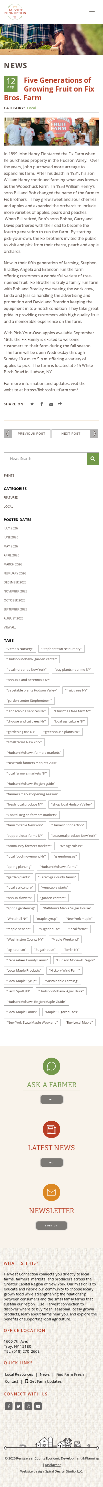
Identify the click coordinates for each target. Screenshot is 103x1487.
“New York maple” (79, 918)
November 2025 (15, 591)
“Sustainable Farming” (61, 981)
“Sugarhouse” (45, 949)
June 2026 (11, 537)
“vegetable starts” (54, 887)
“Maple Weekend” (65, 939)
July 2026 (11, 528)
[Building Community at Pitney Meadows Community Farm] (75, 433)
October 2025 (15, 600)
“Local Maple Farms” (21, 1012)
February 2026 (15, 573)
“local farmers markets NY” (26, 773)
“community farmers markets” (29, 846)
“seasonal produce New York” (73, 835)
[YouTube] (38, 1406)
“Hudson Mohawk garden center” (31, 659)
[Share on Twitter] (33, 404)
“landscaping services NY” (26, 711)
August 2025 (14, 618)
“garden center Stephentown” (29, 700)
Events (9, 475)
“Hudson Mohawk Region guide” (30, 783)
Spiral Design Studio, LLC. (64, 1471)
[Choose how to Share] (60, 404)
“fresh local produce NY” (24, 804)
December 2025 (15, 582)
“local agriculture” (19, 887)
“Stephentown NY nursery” (61, 648)
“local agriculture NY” (69, 721)
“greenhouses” (65, 856)
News (45, 1374)
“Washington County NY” (25, 939)
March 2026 (13, 564)
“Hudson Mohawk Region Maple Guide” (36, 1001)
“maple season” (18, 929)
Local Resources (19, 1374)
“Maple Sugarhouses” (61, 1012)
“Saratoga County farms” (57, 877)
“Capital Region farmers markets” (31, 815)
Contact (11, 1381)
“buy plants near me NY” (72, 669)
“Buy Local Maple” (79, 1022)
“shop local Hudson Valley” (71, 804)
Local (31, 107)
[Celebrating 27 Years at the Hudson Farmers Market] (27, 433)
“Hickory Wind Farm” (64, 970)
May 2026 (11, 546)
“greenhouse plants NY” (62, 731)
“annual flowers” (19, 898)
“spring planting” (19, 866)
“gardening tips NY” (21, 731)
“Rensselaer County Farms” (27, 960)
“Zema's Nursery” (19, 648)
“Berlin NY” (72, 949)
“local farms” (78, 929)
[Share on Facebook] (42, 404)
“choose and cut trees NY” (26, 721)
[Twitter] (18, 1406)
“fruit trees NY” (76, 690)
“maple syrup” (47, 918)
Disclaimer (53, 1464)
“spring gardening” (20, 908)
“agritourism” (16, 949)
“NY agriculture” (71, 846)
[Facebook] (8, 1406)
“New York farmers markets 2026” (31, 763)
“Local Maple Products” (23, 970)
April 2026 (11, 555)
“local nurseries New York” (26, 669)
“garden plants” (18, 877)
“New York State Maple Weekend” (32, 1022)
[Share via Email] (52, 404)
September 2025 (15, 609)
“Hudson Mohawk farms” (59, 866)
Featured (11, 497)
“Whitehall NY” (17, 918)
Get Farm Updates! (46, 1381)
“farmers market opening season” (32, 794)
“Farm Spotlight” (18, 991)
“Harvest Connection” (68, 825)
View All (10, 627)
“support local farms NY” (24, 835)
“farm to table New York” (25, 825)
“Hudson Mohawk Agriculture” (61, 991)
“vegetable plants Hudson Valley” (31, 690)
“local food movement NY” (26, 856)
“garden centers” (53, 898)
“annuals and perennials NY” (28, 679)
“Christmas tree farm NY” (72, 711)
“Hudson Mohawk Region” (76, 960)
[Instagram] (28, 1406)
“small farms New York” (24, 742)
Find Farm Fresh (70, 1374)
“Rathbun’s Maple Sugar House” (67, 908)
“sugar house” (49, 929)
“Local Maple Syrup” (21, 981)
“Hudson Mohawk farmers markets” (33, 752)
